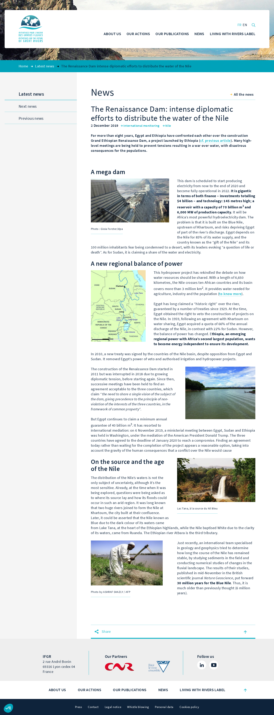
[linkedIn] (201, 664)
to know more (230, 293)
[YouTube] (213, 664)
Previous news (31, 118)
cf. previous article (215, 140)
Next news (28, 106)
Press (78, 707)
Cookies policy (189, 707)
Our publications (129, 689)
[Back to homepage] (31, 29)
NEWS (163, 689)
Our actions (89, 689)
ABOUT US (57, 689)
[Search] (254, 25)
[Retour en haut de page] (245, 632)
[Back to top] (245, 690)
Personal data (164, 707)
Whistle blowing (138, 707)
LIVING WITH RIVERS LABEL (202, 689)
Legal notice (113, 707)
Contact (93, 707)
